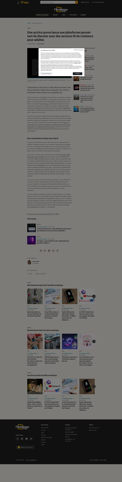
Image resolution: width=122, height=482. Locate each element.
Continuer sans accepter (78, 49)
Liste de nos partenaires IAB (46, 69)
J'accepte (78, 73)
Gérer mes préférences (46, 73)
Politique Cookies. (77, 63)
